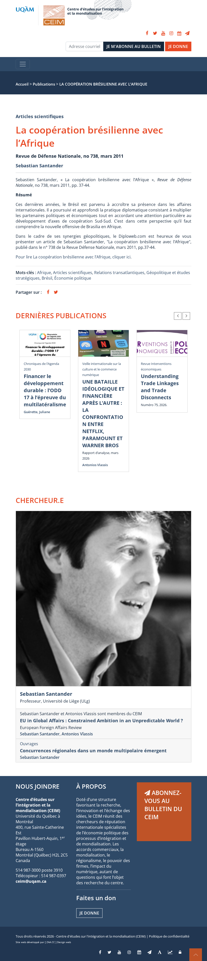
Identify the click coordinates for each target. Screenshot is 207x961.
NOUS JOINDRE (37, 786)
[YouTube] (163, 33)
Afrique (44, 272)
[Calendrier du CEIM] (179, 33)
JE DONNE (178, 46)
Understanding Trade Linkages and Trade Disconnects (160, 387)
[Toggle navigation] (23, 64)
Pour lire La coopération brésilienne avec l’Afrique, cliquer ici (73, 257)
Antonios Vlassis (95, 465)
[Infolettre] (187, 33)
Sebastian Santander (39, 166)
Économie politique (72, 278)
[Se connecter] (180, 952)
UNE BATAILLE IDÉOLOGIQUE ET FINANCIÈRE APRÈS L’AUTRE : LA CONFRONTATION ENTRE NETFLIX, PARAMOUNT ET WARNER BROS (103, 413)
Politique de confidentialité (169, 936)
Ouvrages (29, 743)
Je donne (89, 913)
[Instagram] (171, 33)
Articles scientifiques (40, 116)
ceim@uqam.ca (31, 881)
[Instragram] (129, 952)
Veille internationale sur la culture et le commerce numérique (101, 369)
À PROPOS (91, 786)
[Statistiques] (170, 952)
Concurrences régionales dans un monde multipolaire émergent (93, 751)
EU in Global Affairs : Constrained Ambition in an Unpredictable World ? (101, 720)
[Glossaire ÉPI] (160, 952)
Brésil (47, 278)
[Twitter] (155, 33)
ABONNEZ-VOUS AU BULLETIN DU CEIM (163, 805)
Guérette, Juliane (37, 412)
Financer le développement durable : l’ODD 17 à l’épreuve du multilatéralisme (45, 390)
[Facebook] (147, 33)
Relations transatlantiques (119, 272)
